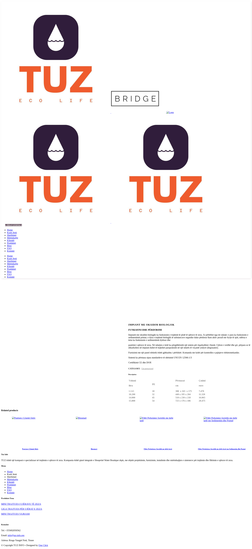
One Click (43, 545)
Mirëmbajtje (12, 479)
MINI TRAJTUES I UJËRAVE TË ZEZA (21, 504)
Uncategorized (147, 369)
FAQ (9, 490)
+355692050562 (13, 225)
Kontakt (10, 492)
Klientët (10, 482)
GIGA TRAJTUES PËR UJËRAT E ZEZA (21, 509)
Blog (9, 487)
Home (10, 471)
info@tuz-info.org (16, 535)
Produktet (11, 485)
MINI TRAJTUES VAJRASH (15, 514)
